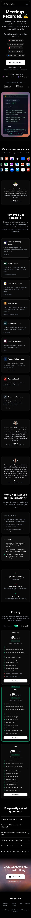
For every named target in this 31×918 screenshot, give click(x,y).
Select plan (15, 681)
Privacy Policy (14, 904)
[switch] (16, 626)
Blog (21, 903)
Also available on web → (16, 67)
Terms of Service (4, 904)
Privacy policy (22, 598)
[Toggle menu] (27, 4)
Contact (27, 903)
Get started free (17, 62)
